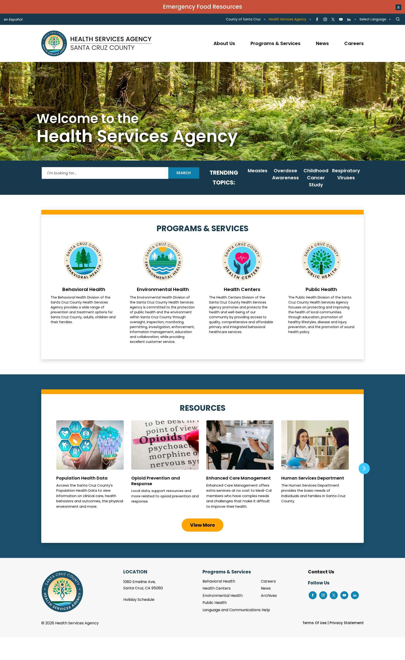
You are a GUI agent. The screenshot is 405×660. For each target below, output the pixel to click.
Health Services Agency (287, 19)
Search (183, 172)
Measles (257, 170)
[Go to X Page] (333, 19)
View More (202, 525)
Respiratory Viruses (346, 174)
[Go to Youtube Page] (340, 19)
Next (364, 468)
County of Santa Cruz (243, 19)
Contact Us (321, 572)
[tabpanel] (202, 111)
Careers (268, 581)
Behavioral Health (83, 292)
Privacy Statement (347, 622)
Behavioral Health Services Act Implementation (202, 111)
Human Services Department (315, 466)
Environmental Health (163, 292)
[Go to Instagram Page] (324, 19)
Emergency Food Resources (202, 7)
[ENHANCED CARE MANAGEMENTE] (240, 466)
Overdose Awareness (285, 174)
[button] (398, 7)
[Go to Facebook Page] (317, 19)
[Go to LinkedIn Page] (348, 19)
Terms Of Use (314, 622)
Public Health (321, 292)
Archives (269, 595)
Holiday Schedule (138, 599)
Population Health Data (90, 466)
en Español (13, 19)
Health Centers (242, 292)
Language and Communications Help (236, 610)
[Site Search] (397, 19)
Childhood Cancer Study (316, 177)
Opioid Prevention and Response (165, 466)
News (266, 588)
